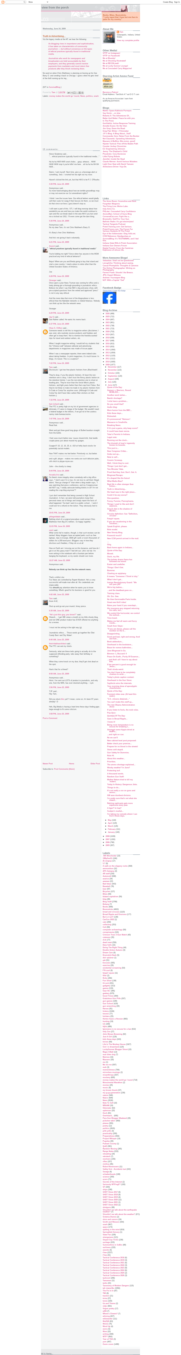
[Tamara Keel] (109, 303)
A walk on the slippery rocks (115, 866)
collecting (107, 924)
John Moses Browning (112, 1034)
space (105, 1227)
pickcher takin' (109, 1121)
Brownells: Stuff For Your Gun (116, 219)
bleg (104, 899)
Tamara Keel (107, 291)
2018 (108, 338)
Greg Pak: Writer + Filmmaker (116, 131)
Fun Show (107, 981)
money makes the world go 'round (64, 96)
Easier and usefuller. (116, 564)
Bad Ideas (107, 884)
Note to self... (113, 457)
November (112, 370)
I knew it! (111, 722)
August (111, 379)
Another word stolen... (117, 395)
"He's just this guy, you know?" (63, 615)
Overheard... (108, 1116)
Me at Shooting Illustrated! (114, 61)
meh (104, 1067)
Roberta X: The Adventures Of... (116, 116)
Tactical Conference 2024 (113, 1270)
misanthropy (108, 1075)
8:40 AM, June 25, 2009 (59, 640)
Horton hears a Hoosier (113, 1019)
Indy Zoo (106, 1031)
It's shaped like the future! (118, 478)
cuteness (106, 937)
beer (104, 889)
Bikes (105, 894)
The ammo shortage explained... (121, 765)
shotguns (107, 1207)
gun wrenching (109, 1006)
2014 (108, 350)
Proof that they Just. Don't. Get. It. (122, 472)
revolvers (107, 1159)
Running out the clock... (117, 440)
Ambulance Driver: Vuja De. (115, 167)
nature (105, 1095)
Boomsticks (108, 909)
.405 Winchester (110, 856)
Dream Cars (108, 953)
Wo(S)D (106, 1321)
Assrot (52, 246)
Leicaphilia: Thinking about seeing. (118, 263)
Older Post (95, 764)
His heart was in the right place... (121, 492)
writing (106, 1334)
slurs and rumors (110, 1219)
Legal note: (112, 437)
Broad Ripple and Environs (114, 914)
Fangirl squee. (113, 519)
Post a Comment (50, 718)
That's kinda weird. (115, 669)
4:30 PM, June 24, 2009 (59, 184)
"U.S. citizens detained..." (118, 699)
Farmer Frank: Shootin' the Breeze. (118, 272)
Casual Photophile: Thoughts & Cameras (120, 266)
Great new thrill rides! (116, 602)
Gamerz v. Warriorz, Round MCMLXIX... (119, 391)
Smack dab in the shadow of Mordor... (119, 510)
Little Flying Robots (111, 156)
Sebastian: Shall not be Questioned (118, 260)
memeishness (109, 1070)
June (110, 385)
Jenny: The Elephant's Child (115, 151)
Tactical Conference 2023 (113, 1268)
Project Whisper (110, 1138)
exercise (106, 965)
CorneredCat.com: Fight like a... (117, 216)
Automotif (107, 876)
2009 (108, 365)
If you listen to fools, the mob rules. (123, 710)
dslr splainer (108, 958)
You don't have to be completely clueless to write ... (121, 673)
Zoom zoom (108, 1344)
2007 (108, 839)
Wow (105, 1331)
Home (71, 764)
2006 (108, 842)
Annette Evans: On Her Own (115, 126)
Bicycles (106, 891)
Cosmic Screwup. (115, 460)
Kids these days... (115, 413)
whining (106, 1316)
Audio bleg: (112, 407)
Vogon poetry (108, 1308)
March (111, 826)
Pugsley (106, 1141)
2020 (108, 331)
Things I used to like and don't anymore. (120, 505)
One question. (113, 498)
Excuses (106, 963)
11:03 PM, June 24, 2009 (59, 526)
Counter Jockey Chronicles (114, 146)
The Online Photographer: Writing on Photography (119, 269)
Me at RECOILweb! (111, 63)
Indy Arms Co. (109, 209)
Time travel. (112, 618)
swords (106, 1250)
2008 (108, 836)
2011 (108, 359)
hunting (106, 1021)
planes (105, 1123)
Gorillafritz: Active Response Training (119, 123)
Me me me (107, 1065)
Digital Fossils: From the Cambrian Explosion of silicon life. (118, 249)
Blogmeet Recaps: (115, 475)
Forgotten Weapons (111, 204)
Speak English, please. (117, 526)
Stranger (53, 280)
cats (104, 922)
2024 (108, 319)
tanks (105, 1283)
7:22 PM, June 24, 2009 (59, 363)
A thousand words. (115, 774)
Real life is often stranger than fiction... (120, 485)
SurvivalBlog (54, 87)
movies (106, 1085)
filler (105, 975)
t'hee (105, 1252)
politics (89, 96)
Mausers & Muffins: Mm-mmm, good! (119, 141)
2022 (108, 326)
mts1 (51, 530)
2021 (108, 328)
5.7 (104, 863)
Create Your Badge (119, 291)
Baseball (106, 886)
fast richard (54, 404)
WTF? (105, 1336)
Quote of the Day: (114, 387)
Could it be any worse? (117, 495)
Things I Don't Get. (115, 567)
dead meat (107, 942)
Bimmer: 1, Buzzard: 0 (117, 654)
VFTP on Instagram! (111, 53)
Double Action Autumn (113, 950)
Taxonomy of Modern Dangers (116, 1286)
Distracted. (112, 416)
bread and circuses (111, 912)
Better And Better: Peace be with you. (119, 118)
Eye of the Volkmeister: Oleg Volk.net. (119, 234)
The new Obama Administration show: (121, 706)
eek (104, 960)
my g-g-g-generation (111, 1093)
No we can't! (112, 738)
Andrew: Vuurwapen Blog (114, 278)
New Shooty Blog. (115, 532)
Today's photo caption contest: (120, 677)
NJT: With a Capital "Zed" (114, 280)
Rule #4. (110, 755)
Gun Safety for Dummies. (118, 753)
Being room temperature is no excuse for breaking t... (120, 726)
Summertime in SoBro (112, 1245)
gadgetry (106, 986)
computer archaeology (112, 930)
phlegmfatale (54, 517)
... (108, 541)
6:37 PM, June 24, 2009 (59, 324)
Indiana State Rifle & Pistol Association (120, 243)
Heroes (106, 1009)
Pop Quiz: (111, 713)
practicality (107, 1133)
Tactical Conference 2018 (113, 1257)
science (106, 1177)
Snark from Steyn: (115, 626)
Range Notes (108, 1151)
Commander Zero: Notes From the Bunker (121, 136)
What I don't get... (115, 579)
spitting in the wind (111, 1229)
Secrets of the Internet (112, 1182)
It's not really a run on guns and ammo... (121, 791)
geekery (106, 993)
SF (104, 1187)
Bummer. (111, 570)
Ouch (105, 1113)
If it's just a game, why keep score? (122, 428)
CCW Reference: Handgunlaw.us (117, 236)
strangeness (108, 1237)
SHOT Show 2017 (110, 1192)
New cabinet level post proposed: (121, 740)
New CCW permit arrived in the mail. (123, 538)
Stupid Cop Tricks (110, 1240)
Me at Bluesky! (109, 58)
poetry (105, 1126)
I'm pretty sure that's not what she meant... (122, 799)
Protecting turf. (113, 770)
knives (105, 1042)
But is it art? (108, 917)
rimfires (106, 1164)
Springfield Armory (111, 1232)
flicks (105, 978)
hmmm (106, 1014)
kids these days (109, 1039)
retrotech (106, 1156)
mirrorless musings (111, 1072)
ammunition (108, 868)
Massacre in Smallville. (117, 422)
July (110, 382)
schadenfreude (109, 1174)
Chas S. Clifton (55, 328)
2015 (108, 346)
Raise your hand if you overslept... (122, 605)
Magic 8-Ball (108, 1052)
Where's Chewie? (110, 1314)
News (82, 96)
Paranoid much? (114, 535)
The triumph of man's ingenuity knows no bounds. (121, 444)
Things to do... (113, 787)
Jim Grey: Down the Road (114, 128)
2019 (108, 334)
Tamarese (107, 1280)
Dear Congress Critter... (117, 451)
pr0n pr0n (107, 1131)
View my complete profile (128, 40)
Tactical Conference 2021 (113, 1263)
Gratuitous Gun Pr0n (112, 998)
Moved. (110, 554)
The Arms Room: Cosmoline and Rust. (119, 201)
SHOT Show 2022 (110, 1205)
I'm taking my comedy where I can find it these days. (122, 815)
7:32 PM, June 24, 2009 (59, 400)
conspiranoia (108, 932)
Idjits (105, 1026)
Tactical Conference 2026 (113, 1275)
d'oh (104, 940)
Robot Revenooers (111, 1166)
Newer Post (48, 764)
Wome (105, 1324)
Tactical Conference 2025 (113, 1273)
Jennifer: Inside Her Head (114, 159)
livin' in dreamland (111, 1047)
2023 (108, 322)
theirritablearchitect (57, 644)
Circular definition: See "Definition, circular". (122, 515)
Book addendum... (115, 642)
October (111, 373)
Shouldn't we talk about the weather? (119, 1214)
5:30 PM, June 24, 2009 (59, 221)
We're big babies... (115, 587)
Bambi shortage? (114, 398)
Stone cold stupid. (115, 750)
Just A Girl (107, 1037)
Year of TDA (108, 1339)
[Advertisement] (71, 124)
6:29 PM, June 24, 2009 (59, 313)
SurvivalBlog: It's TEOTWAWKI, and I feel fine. (121, 240)
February (112, 829)
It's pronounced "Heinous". (119, 419)
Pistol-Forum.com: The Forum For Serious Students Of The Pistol (118, 230)
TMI (104, 1293)
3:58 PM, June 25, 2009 (59, 714)
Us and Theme (109, 1303)
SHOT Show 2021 (110, 1202)
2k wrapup (107, 861)
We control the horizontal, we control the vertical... (123, 614)
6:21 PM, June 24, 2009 (59, 242)
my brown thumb (110, 1090)
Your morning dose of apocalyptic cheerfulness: (122, 687)
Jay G (51, 317)
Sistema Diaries (109, 1217)
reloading (107, 1154)
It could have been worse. (118, 431)
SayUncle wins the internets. (119, 683)
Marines (106, 1057)
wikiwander (108, 1319)
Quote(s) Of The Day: (116, 716)
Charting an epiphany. (116, 573)
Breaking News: (114, 425)
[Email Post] (68, 92)
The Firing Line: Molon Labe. (115, 206)
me (104, 1062)
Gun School (108, 1003)
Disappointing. (113, 634)
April (110, 823)
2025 (108, 316)
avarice (106, 879)
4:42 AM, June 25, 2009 (59, 594)
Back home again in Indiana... (120, 547)
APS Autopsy (108, 871)
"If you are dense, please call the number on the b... (121, 630)
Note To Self (108, 1103)
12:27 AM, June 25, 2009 (59, 560)
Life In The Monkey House (114, 1044)
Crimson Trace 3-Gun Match (115, 935)
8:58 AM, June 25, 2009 (59, 674)
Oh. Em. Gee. (113, 596)
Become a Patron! (110, 92)
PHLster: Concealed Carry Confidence (119, 211)
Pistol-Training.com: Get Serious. (117, 227)
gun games (107, 1001)
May (110, 820)
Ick (104, 1024)
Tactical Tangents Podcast (114, 224)
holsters (106, 1016)
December (112, 367)
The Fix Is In (108, 1291)
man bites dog (109, 1054)
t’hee (105, 1255)
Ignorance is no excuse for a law (117, 1029)
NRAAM (106, 1105)
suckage (106, 1242)
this (62, 699)
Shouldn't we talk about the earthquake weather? (120, 1211)
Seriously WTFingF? (112, 1184)
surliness (107, 1247)
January (111, 832)
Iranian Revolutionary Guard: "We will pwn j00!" (122, 583)
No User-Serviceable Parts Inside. (121, 599)
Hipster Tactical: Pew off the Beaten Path (120, 144)
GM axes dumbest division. (119, 795)
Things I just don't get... (117, 466)
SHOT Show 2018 (110, 1195)
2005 (108, 845)
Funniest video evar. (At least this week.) (121, 695)
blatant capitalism (110, 896)
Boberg (106, 904)
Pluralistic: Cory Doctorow (114, 154)
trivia (105, 1298)
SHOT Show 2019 (110, 1197)
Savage (106, 1172)
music (105, 1088)
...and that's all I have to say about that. (122, 660)
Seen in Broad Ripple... (117, 719)
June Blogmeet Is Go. (116, 651)
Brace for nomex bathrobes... (120, 648)
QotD (105, 1146)
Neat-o (105, 1098)
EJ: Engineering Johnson (114, 149)
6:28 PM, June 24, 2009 (59, 276)
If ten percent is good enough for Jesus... (121, 665)
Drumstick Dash (110, 955)
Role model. (112, 529)
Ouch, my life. (113, 557)
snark (96, 96)
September (113, 376)
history (106, 1011)
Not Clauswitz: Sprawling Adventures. (119, 139)
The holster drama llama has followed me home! (119, 560)
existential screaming (112, 968)
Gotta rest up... (113, 454)
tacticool (106, 1278)
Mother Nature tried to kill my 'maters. (120, 781)
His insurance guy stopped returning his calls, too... (123, 609)
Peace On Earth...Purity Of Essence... (123, 657)
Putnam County (109, 1144)
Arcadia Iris (54, 475)
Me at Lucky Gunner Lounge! (115, 66)
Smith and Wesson (111, 1222)
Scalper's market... (115, 811)
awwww (106, 881)
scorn (105, 1179)
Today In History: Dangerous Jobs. (122, 784)
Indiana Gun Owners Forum (115, 246)
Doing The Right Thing (113, 947)
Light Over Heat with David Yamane (118, 164)
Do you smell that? (115, 404)
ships (105, 1189)
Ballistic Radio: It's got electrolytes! (118, 222)
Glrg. (109, 544)
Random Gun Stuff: (115, 777)
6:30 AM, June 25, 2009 (59, 611)
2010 (108, 362)
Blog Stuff (107, 902)
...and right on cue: (115, 734)
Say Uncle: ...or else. (112, 113)
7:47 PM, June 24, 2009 (59, 419)
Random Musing (110, 1149)
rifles (105, 1161)
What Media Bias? (115, 481)
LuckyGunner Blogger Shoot (115, 1049)
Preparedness (109, 1136)
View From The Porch (55, 7)
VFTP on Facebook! (111, 56)
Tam (51, 367)
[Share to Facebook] (79, 92)
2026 (108, 313)
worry (105, 1329)
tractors (106, 1296)
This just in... (113, 448)
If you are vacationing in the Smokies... (119, 523)
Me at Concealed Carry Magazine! (117, 68)
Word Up (106, 1326)
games (105, 988)
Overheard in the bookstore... (120, 645)
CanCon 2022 (108, 919)
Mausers (106, 1059)
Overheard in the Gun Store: (119, 680)
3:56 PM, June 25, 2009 (59, 687)
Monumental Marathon (112, 1082)
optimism (107, 1110)
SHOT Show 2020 (110, 1200)
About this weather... (116, 758)
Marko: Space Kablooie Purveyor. (117, 111)
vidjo (105, 1306)
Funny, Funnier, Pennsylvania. (120, 501)
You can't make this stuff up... (120, 702)
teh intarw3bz (108, 1288)
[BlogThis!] (74, 92)
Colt (104, 927)
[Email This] (71, 92)
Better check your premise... (119, 743)
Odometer (107, 1108)
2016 (108, 344)
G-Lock (106, 983)
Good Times (108, 996)
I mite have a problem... (117, 401)
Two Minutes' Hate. (115, 469)
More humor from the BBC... (119, 410)
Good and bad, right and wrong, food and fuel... (123, 638)
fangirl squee (108, 973)
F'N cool (106, 970)
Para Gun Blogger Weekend (115, 1118)
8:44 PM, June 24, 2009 (59, 471)
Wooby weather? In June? (118, 768)
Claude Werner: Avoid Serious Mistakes (120, 161)
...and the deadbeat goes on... (120, 590)
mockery (106, 1077)
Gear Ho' (106, 991)
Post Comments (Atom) (64, 769)
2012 (108, 356)
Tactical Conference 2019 (113, 1260)
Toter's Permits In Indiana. (118, 434)
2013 (108, 353)
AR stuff (106, 874)
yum (104, 1342)
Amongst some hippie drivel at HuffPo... (120, 731)
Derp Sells (107, 945)
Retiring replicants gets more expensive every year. (120, 804)
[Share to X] (77, 92)
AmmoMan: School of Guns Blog (117, 214)
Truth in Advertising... (116, 489)
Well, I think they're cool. (118, 463)
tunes (105, 1301)
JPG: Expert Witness (112, 275)
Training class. (113, 593)
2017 (108, 341)
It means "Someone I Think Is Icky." (123, 576)
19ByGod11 (107, 858)
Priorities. (111, 762)
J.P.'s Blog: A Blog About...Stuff (117, 133)
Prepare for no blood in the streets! (122, 746)
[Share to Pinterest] (82, 92)
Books (105, 907)
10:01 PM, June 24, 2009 (59, 513)
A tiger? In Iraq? (114, 808)
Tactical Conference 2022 (113, 1265)
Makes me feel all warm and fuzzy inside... (122, 622)
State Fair (107, 1235)
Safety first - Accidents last (114, 1169)
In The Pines (108, 121)
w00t (105, 1311)
